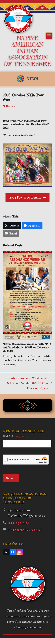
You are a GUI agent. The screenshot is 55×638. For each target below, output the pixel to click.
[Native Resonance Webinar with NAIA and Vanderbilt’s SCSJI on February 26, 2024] (27, 295)
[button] (49, 36)
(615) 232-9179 (18, 523)
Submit (11, 478)
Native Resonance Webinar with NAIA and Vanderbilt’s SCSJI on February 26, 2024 (27, 347)
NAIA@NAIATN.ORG (25, 530)
